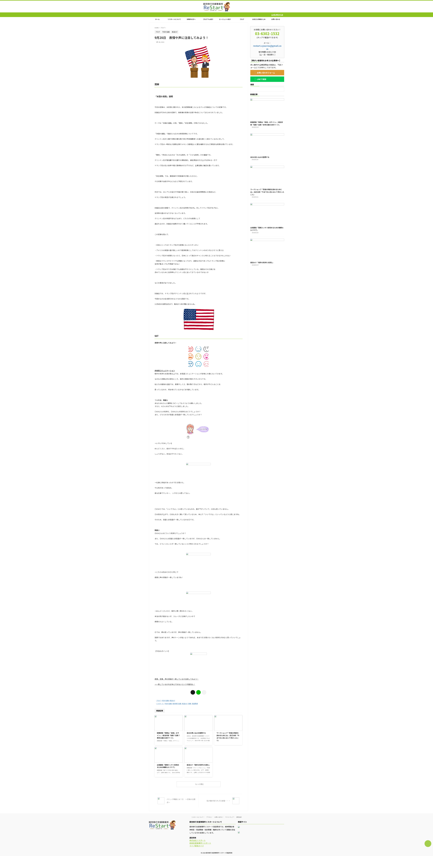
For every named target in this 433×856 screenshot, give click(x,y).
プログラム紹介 (208, 19)
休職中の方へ (191, 19)
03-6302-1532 (267, 33)
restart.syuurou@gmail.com (267, 47)
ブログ (242, 19)
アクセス (209, 817)
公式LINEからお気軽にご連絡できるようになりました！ (221, 15)
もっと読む (199, 784)
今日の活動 (165, 700)
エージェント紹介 (225, 19)
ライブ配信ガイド (196, 845)
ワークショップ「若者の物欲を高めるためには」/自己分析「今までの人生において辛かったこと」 (227, 736)
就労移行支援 (177, 703)
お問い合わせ (275, 19)
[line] (198, 692)
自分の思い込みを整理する (196, 733)
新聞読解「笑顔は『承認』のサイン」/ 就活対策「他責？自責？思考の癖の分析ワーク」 (168, 735)
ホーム (157, 19)
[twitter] (193, 692)
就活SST (172, 700)
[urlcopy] (204, 692)
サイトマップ (229, 817)
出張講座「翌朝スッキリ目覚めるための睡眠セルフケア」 (168, 766)
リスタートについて (174, 19)
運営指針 (239, 817)
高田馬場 (195, 703)
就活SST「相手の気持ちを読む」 (198, 765)
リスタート (160, 703)
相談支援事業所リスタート (200, 843)
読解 (189, 703)
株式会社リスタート (197, 840)
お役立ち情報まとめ (258, 19)
